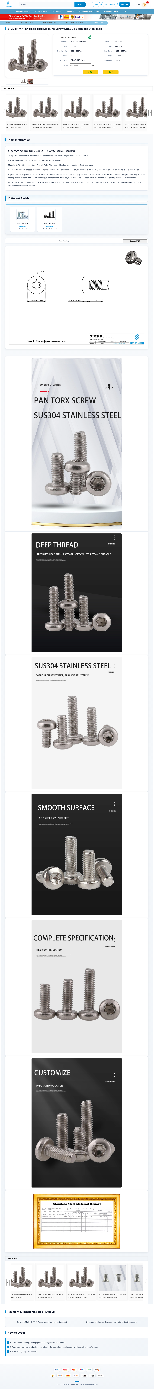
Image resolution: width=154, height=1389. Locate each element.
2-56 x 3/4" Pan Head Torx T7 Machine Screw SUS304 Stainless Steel (76, 1296)
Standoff (70, 11)
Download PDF (135, 241)
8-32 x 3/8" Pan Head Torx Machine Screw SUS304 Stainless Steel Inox (71, 126)
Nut (126, 11)
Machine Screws (22, 11)
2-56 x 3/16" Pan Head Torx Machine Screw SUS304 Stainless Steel (13, 1296)
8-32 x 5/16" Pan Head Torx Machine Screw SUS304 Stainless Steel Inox (39, 126)
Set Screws (56, 11)
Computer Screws (111, 11)
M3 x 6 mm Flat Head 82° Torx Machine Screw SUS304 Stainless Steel (107, 1296)
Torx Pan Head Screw (74, 23)
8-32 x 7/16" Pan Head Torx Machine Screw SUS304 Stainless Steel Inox (102, 126)
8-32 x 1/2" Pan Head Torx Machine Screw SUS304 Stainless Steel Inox (133, 126)
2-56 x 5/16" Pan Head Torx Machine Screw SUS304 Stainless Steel (44, 1296)
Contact (137, 4)
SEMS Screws (41, 11)
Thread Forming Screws (89, 11)
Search (80, 4)
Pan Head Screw (49, 23)
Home (8, 23)
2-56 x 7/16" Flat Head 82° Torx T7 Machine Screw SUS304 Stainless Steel (138, 1296)
